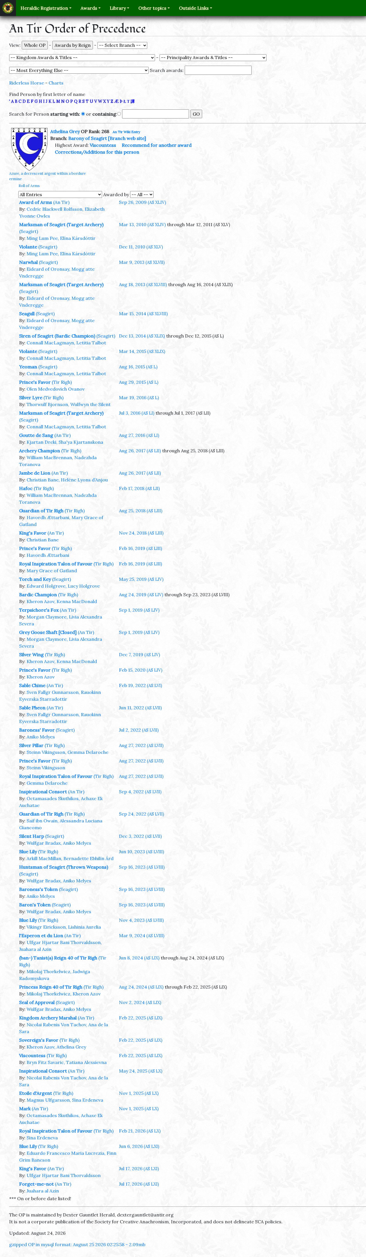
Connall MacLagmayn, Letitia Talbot (66, 343)
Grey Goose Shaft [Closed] (48, 632)
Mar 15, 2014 (143, 313)
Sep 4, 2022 (140, 791)
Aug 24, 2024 (141, 987)
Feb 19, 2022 (140, 685)
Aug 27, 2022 (141, 745)
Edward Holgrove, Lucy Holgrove (63, 586)
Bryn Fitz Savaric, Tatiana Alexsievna (67, 1062)
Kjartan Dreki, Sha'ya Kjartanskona (65, 442)
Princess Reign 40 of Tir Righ (50, 987)
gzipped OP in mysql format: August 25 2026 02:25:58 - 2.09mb (77, 1244)
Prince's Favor (35, 382)
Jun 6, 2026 (139, 1146)
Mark (25, 1108)
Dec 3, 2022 (140, 836)
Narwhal (28, 262)
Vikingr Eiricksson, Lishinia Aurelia (64, 927)
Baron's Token (35, 904)
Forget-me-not (36, 1184)
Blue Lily (28, 851)
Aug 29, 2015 (138, 382)
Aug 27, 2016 (139, 435)
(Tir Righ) (62, 382)
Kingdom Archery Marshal (48, 1018)
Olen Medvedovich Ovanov (56, 389)
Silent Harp (31, 836)
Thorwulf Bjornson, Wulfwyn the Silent (69, 404)
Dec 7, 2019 (139, 654)
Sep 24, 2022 (141, 814)
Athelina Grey (65, 131)
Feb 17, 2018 (139, 488)
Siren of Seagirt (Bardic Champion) (57, 336)
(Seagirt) (28, 231)
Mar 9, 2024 (141, 935)
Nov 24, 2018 (141, 533)
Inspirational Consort (43, 791)
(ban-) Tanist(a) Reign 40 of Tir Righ (58, 958)
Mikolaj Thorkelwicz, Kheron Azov (64, 994)
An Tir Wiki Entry (126, 132)
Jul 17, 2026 (139, 1168)
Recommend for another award (157, 145)
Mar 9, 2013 (142, 262)
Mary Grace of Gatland (52, 570)
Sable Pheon (32, 707)
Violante (28, 247)
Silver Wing (31, 654)
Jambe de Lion (34, 473)
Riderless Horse (26, 83)
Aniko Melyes (41, 737)
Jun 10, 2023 (141, 851)
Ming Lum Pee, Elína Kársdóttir (61, 238)
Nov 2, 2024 (140, 1002)
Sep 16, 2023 (142, 867)
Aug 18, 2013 (143, 284)
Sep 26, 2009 (142, 202)
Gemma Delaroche (47, 783)
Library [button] (118, 8)
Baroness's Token (38, 889)
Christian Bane (43, 540)
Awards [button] (89, 8)
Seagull (27, 313)
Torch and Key (35, 579)
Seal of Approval (37, 1002)
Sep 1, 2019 (139, 610)
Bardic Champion (38, 594)
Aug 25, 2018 (140, 510)
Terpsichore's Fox (39, 610)
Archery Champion (39, 450)
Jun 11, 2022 (140, 707)
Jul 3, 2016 (136, 413)
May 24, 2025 (140, 1071)
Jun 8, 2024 (139, 958)
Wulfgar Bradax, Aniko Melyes (59, 843)
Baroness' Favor (37, 730)
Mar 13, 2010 (142, 224)
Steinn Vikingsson (46, 767)
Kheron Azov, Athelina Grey (56, 1047)
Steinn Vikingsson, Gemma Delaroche (67, 752)
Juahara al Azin (43, 1191)
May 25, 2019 (141, 579)
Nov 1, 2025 (139, 1093)
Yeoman (28, 367)
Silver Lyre (30, 397)
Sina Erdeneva (42, 1137)
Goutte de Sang (36, 435)
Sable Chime (32, 685)
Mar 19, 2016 (139, 397)
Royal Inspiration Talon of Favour (55, 564)
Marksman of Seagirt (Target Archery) (61, 224)
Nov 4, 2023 (141, 920)
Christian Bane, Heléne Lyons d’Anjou (67, 480)
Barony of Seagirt (87, 138)
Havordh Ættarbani (48, 555)
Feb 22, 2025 (140, 1018)
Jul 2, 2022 (139, 730)
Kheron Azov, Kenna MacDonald (62, 601)
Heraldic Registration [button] (44, 8)
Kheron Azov (41, 677)
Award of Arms (35, 202)
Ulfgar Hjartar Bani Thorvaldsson (64, 1175)
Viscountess (103, 145)
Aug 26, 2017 (140, 450)
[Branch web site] (127, 138)
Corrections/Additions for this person (97, 152)
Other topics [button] (152, 8)
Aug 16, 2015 (138, 367)
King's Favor (32, 533)
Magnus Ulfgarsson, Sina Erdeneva (65, 1100)
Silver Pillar (31, 745)
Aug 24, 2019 (141, 594)
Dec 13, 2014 (142, 336)
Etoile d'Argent (35, 1093)
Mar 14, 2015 (142, 351)
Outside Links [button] (194, 8)
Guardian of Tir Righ (41, 510)
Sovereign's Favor (38, 1040)
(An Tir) (61, 202)
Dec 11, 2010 (141, 247)
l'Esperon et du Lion (41, 935)
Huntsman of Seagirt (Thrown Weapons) (63, 867)
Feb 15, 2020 (140, 670)
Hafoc (26, 488)
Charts (56, 83)
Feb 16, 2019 (140, 548)
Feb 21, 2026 (140, 1131)
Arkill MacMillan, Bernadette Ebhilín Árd (70, 858)
